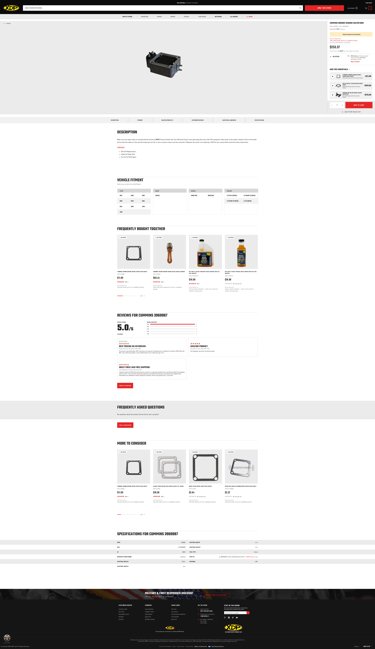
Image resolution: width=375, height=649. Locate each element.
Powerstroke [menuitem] (144, 17)
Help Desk (369, 3)
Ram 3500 (211, 195)
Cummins (8, 23)
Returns (121, 619)
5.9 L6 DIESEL (248, 201)
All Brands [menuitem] (234, 17)
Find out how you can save (215, 595)
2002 (143, 201)
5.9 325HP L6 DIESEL (233, 201)
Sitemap (356, 646)
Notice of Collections (201, 646)
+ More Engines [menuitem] (202, 17)
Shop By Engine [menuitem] (127, 17)
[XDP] (11, 8)
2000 (132, 206)
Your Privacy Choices (217, 646)
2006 (132, 195)
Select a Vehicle (326, 8)
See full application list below (340, 42)
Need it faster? (355, 61)
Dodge (157, 195)
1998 (121, 212)
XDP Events (174, 611)
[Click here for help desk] (7, 638)
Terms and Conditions (165, 646)
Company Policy (149, 611)
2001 (121, 206)
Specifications (259, 120)
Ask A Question (125, 425)
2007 (121, 195)
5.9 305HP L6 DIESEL (250, 195)
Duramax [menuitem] (172, 17)
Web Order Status (124, 614)
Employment (148, 614)
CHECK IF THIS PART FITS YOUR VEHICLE (351, 34)
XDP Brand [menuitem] (218, 17)
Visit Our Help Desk (206, 611)
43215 (360, 59)
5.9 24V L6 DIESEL (232, 195)
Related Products (167, 120)
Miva (174, 646)
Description (115, 120)
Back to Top (366, 646)
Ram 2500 (194, 195)
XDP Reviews (175, 617)
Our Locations (149, 609)
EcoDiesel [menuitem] (186, 17)
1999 (143, 206)
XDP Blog (174, 609)
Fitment (140, 120)
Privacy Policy (189, 646)
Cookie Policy (180, 646)
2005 (143, 195)
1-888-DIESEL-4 (204, 616)
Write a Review (125, 385)
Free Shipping (181, 3)
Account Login (123, 609)
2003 (132, 201)
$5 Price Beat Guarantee (178, 614)
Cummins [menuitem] (159, 17)
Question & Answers (229, 120)
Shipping (121, 617)
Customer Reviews (198, 120)
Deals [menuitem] (251, 17)
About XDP (148, 617)
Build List (174, 619)
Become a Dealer (150, 619)
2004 (121, 201)
